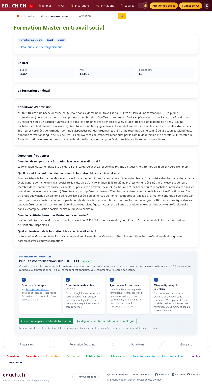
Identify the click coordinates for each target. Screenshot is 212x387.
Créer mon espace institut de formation (46, 321)
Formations (107, 5)
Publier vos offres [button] (163, 5)
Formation (73, 356)
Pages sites (27, 344)
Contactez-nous (140, 374)
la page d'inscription (37, 289)
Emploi (46, 5)
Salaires (129, 5)
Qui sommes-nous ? (118, 374)
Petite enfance (95, 356)
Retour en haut (87, 376)
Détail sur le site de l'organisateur (41, 47)
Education (13, 356)
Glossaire (186, 344)
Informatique (15, 362)
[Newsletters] (145, 5)
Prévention (32, 356)
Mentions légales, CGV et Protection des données (135, 379)
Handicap (196, 356)
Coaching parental (144, 356)
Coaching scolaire (173, 356)
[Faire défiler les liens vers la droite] (140, 5)
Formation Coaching (82, 344)
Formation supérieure (30, 40)
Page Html (137, 344)
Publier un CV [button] (191, 5)
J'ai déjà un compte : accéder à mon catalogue (105, 321)
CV (63, 5)
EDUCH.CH (17, 5)
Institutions (82, 5)
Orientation (53, 356)
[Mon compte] (207, 5)
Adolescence (118, 356)
